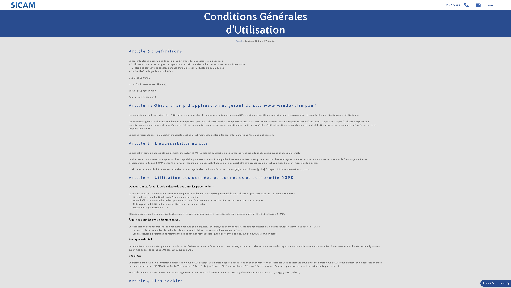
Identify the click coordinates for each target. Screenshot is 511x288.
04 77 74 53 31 (455, 4)
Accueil (239, 41)
